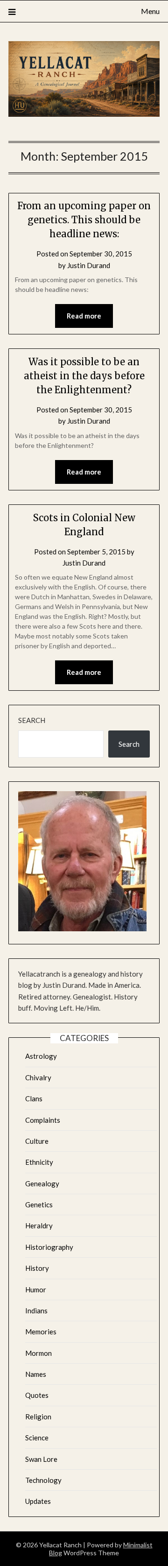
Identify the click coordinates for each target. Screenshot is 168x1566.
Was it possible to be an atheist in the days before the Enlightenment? (84, 376)
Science (37, 1437)
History (37, 1268)
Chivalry (38, 1077)
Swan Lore (41, 1459)
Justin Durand (88, 265)
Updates (38, 1501)
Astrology (41, 1056)
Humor (35, 1289)
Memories (40, 1331)
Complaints (42, 1120)
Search (31, 720)
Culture (37, 1141)
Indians (36, 1310)
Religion (38, 1416)
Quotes (37, 1395)
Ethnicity (39, 1162)
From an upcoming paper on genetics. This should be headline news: (84, 220)
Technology (43, 1480)
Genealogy (42, 1183)
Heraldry (39, 1225)
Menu (150, 11)
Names (35, 1374)
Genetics (39, 1204)
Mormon (38, 1353)
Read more (84, 316)
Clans (33, 1098)
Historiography (49, 1247)
